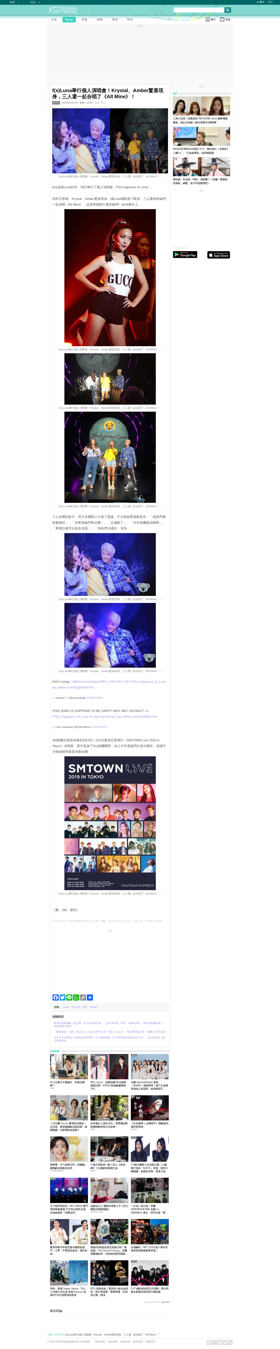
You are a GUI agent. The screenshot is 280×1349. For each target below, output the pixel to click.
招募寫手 (150, 1341)
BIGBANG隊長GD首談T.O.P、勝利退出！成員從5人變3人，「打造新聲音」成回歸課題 (200, 150)
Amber (93, 1007)
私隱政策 (125, 1341)
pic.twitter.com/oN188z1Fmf (137, 716)
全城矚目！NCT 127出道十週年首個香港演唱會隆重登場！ (149, 1249)
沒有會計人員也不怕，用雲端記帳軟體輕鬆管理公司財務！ (109, 1125)
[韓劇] (100, 20)
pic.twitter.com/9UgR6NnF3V (72, 687)
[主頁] (54, 20)
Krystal (75, 1007)
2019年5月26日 (94, 697)
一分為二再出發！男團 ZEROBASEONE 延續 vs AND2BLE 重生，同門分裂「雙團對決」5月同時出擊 (149, 1209)
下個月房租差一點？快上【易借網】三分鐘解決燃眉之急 (107, 1166)
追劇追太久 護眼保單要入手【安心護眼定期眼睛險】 (109, 1208)
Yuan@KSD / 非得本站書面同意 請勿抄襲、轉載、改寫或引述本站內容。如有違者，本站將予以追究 (107, 921)
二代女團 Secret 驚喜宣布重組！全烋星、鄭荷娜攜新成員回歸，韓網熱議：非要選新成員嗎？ (68, 1126)
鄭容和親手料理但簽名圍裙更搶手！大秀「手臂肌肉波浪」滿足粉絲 (68, 1250)
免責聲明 (113, 1341)
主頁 (49, 1334)
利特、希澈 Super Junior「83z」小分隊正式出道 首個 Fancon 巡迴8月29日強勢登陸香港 (69, 1292)
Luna (66, 1007)
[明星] (85, 20)
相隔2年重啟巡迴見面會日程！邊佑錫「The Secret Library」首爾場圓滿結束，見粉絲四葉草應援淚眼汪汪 (109, 1251)
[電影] (115, 20)
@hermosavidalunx (86, 681)
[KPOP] (70, 20)
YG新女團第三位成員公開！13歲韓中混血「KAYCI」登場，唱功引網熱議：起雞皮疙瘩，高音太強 (149, 1168)
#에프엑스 (117, 681)
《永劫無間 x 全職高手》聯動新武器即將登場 (149, 1125)
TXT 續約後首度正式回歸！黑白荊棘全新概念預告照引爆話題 (150, 1290)
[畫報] (131, 20)
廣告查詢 (138, 1341)
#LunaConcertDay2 (103, 716)
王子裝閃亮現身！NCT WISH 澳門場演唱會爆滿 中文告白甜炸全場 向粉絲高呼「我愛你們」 (69, 1209)
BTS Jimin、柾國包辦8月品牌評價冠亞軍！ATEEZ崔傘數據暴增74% (108, 1085)
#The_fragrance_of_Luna (148, 681)
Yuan (96, 102)
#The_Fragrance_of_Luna (70, 716)
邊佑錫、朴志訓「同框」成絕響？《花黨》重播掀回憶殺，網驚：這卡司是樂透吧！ (200, 181)
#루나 (104, 681)
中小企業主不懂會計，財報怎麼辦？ (67, 1084)
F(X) (84, 1007)
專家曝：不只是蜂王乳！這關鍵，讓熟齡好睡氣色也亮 (68, 1166)
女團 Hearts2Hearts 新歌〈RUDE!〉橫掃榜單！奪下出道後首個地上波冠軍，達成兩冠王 (149, 1085)
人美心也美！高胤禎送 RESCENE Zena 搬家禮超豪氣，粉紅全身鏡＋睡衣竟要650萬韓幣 (200, 120)
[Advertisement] (110, 960)
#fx (127, 681)
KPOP (56, 102)
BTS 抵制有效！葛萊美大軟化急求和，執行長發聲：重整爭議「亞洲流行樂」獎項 (109, 1292)
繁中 (261, 2)
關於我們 (100, 1341)
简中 (270, 2)
